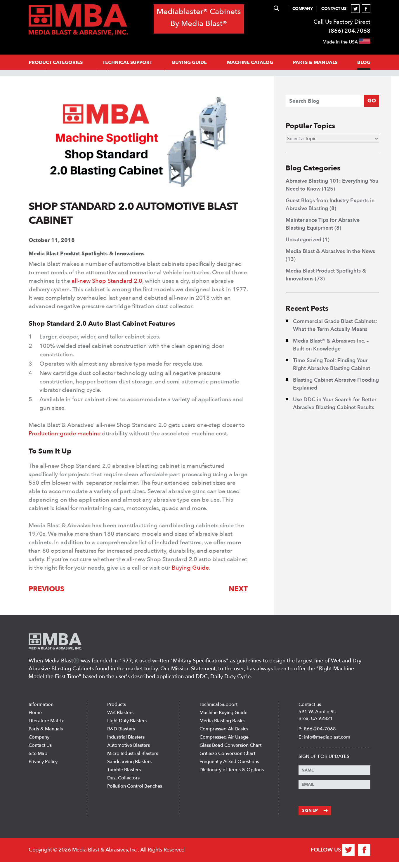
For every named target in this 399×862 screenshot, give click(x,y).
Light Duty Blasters (127, 721)
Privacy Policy (43, 761)
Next (238, 589)
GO (371, 100)
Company (302, 8)
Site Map (38, 753)
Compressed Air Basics (224, 729)
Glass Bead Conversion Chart (230, 745)
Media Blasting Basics (222, 721)
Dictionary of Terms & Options (232, 770)
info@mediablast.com (327, 737)
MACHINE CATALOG (250, 62)
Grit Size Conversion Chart (227, 753)
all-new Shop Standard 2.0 (107, 281)
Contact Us (333, 8)
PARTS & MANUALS (315, 62)
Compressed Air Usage (224, 737)
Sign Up (310, 810)
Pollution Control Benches (134, 786)
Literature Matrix (46, 721)
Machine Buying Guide (223, 712)
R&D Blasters (121, 729)
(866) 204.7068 (349, 31)
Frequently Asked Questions (229, 761)
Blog (363, 62)
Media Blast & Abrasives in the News (330, 251)
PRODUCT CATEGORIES (56, 62)
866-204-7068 (320, 729)
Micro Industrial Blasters (132, 753)
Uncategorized (303, 239)
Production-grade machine (64, 433)
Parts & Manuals (46, 729)
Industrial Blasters (126, 737)
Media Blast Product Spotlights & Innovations (87, 253)
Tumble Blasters (124, 770)
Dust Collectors (123, 778)
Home (35, 712)
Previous (46, 589)
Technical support (127, 62)
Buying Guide (189, 62)
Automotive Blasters (128, 745)
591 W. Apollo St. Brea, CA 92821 (317, 715)
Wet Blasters (120, 712)
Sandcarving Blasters (129, 761)
